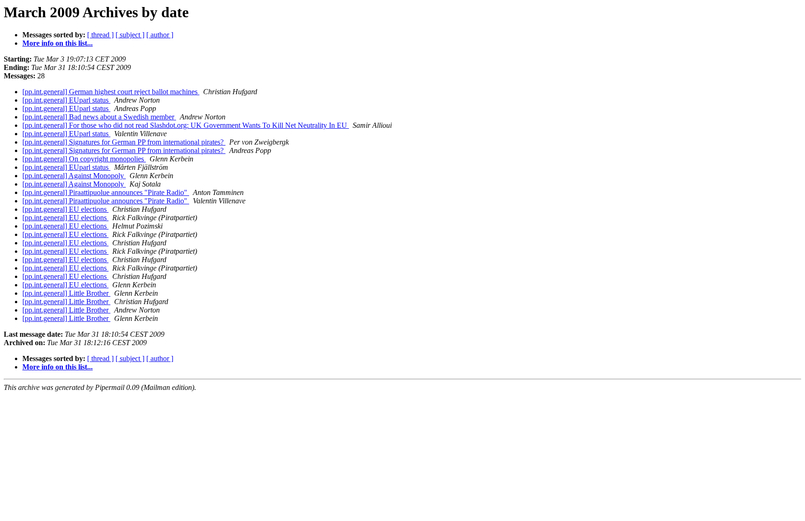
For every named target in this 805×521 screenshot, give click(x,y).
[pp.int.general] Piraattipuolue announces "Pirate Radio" (105, 192)
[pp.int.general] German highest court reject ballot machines (110, 92)
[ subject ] (130, 35)
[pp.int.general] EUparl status (66, 100)
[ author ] (159, 35)
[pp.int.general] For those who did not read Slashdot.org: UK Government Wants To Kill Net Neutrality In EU (185, 125)
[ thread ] (100, 35)
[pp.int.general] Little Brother (66, 293)
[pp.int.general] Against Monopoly (74, 176)
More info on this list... (57, 43)
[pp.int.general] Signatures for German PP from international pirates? (123, 142)
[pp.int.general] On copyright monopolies (84, 159)
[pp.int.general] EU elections (65, 209)
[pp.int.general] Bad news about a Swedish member (99, 117)
